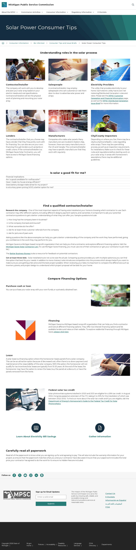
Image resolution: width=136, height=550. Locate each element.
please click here (61, 332)
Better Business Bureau (20, 254)
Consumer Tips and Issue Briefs (63, 43)
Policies (41, 544)
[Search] (133, 4)
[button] (68, 177)
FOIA (107, 507)
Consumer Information (56, 12)
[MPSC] (3, 43)
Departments (107, 544)
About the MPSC (8, 12)
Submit (51, 504)
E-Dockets (102, 12)
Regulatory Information (82, 12)
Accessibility (50, 544)
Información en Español (115, 500)
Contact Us (110, 494)
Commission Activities (30, 12)
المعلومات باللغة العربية (113, 504)
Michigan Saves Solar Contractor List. (22, 247)
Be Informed (39, 43)
